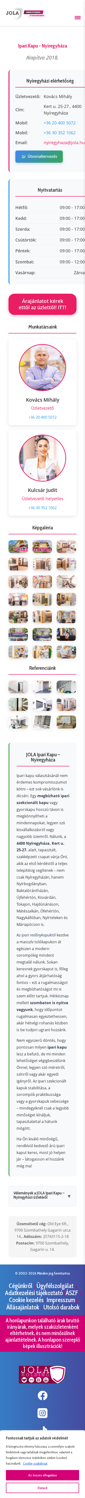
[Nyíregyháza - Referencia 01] (18, 687)
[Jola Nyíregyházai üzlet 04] (18, 564)
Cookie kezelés (26, 1300)
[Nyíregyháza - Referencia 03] (66, 687)
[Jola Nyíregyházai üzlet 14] (42, 616)
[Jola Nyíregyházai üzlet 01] (18, 546)
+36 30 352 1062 (60, 132)
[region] (42, 1464)
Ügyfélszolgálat (55, 1286)
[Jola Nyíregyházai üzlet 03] (66, 546)
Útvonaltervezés (39, 156)
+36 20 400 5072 (60, 123)
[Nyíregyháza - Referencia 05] (42, 704)
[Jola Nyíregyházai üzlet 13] (18, 616)
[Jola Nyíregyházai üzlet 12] (66, 599)
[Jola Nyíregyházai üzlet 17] (42, 634)
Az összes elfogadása (42, 1475)
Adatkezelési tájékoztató (34, 1293)
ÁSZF (72, 1293)
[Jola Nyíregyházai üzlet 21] (66, 652)
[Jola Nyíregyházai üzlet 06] (66, 564)
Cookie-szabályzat (35, 1463)
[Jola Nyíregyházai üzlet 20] (42, 652)
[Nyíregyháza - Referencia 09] (66, 722)
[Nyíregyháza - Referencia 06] (66, 704)
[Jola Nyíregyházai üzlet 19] (18, 652)
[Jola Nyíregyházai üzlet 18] (66, 634)
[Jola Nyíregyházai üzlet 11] (42, 599)
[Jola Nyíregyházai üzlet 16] (18, 634)
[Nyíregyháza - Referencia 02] (42, 687)
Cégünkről (21, 1286)
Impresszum (61, 1300)
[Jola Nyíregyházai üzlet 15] (66, 616)
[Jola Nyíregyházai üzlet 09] (66, 581)
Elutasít (42, 1488)
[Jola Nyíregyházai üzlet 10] (18, 599)
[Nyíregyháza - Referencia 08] (42, 722)
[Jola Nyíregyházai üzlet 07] (18, 581)
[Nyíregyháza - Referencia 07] (18, 722)
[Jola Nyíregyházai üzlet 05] (42, 564)
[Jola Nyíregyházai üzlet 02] (42, 546)
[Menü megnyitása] (77, 17)
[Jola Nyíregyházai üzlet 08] (42, 581)
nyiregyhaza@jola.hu (64, 142)
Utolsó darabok (61, 1307)
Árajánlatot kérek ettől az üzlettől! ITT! (42, 304)
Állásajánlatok (23, 1307)
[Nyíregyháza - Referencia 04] (18, 704)
